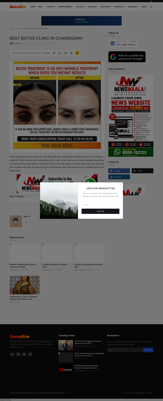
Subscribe (100, 211)
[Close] (120, 185)
